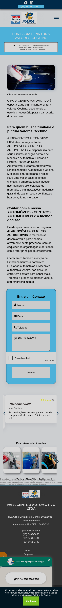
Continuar (31, 601)
